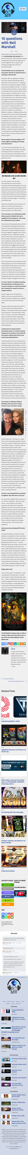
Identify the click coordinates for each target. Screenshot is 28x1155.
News (16, 51)
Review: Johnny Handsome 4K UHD (17, 1109)
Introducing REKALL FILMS (10, 721)
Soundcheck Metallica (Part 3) (16, 681)
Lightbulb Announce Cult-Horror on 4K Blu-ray (18, 1019)
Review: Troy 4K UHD (18, 1116)
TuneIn (8, 896)
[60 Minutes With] (8, 17)
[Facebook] (3, 643)
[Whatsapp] (18, 643)
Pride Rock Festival (8, 871)
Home (4, 1001)
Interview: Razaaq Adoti (19, 1064)
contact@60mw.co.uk (14, 1148)
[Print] (21, 643)
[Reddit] (12, 643)
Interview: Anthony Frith (19, 1058)
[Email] (24, 643)
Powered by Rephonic (21, 977)
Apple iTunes (8, 889)
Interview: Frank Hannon (19, 1078)
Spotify (9, 900)
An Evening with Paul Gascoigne (12, 812)
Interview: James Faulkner (17, 1071)
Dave (12, 51)
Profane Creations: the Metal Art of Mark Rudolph (18, 1047)
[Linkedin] (15, 643)
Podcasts (18, 1001)
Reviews (8, 1003)
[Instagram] (9, 643)
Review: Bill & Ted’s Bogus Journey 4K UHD (19, 1122)
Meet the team (10, 1001)
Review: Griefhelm (9, 679)
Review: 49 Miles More (18, 1102)
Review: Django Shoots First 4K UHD (19, 1095)
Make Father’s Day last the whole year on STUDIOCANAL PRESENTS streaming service (12, 782)
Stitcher (8, 892)
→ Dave (13, 666)
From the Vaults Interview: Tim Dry (17, 1084)
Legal (13, 1003)
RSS (8, 904)
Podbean (8, 885)
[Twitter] (6, 643)
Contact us (18, 1003)
